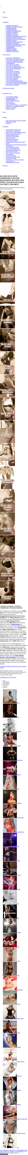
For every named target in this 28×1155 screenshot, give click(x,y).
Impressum (6, 1150)
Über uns (5, 17)
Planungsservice (10, 154)
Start (4, 12)
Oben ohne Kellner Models (12, 147)
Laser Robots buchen (11, 155)
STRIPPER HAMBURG (12, 32)
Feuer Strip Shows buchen (12, 139)
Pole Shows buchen (10, 138)
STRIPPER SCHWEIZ (11, 50)
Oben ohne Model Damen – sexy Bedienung (16, 105)
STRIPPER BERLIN (11, 28)
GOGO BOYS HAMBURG (13, 71)
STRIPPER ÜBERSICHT (12, 25)
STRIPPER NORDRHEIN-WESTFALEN (16, 36)
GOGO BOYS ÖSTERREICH (13, 77)
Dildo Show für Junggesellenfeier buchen (16, 132)
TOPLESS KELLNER (8, 88)
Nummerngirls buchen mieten (13, 157)
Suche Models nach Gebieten (7, 1151)
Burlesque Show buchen (12, 151)
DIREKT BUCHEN (11, 122)
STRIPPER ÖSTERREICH (12, 43)
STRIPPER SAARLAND (12, 35)
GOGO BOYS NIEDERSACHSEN (15, 60)
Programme (5, 126)
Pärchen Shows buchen (11, 140)
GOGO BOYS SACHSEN (12, 64)
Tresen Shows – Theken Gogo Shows (15, 159)
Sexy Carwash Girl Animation (13, 153)
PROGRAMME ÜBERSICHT (13, 129)
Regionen (5, 165)
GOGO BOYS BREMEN (12, 75)
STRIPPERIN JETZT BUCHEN (8, 677)
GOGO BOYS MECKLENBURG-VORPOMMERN (14, 62)
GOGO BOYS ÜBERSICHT (13, 58)
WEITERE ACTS (7, 93)
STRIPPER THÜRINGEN (12, 51)
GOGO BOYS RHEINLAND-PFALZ (15, 67)
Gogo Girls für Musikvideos (12, 148)
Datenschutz (12, 1150)
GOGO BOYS (6, 54)
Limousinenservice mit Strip (12, 162)
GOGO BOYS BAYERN (12, 74)
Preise (4, 112)
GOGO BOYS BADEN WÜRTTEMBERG (16, 82)
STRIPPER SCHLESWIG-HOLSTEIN (15, 44)
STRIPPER (6, 22)
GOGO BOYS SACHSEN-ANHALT (15, 59)
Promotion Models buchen (12, 135)
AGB (1, 1150)
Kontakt (5, 117)
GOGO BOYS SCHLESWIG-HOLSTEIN (16, 83)
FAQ (16, 1151)
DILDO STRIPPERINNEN (12, 100)
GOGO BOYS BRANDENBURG (14, 81)
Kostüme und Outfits (11, 158)
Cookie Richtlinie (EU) (21, 1150)
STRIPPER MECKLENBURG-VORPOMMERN (14, 46)
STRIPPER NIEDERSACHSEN (14, 37)
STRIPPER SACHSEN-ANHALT (14, 27)
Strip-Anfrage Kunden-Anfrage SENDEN (16, 120)
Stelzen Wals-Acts (10, 109)
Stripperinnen (15, 624)
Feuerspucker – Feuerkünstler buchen (15, 106)
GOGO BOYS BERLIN (12, 79)
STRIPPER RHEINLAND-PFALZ (14, 42)
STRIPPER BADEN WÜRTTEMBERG (16, 39)
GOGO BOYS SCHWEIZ (12, 85)
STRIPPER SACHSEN (11, 33)
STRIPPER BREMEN (11, 29)
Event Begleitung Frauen (12, 98)
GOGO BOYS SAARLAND (13, 72)
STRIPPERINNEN (10, 99)
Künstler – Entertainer (11, 107)
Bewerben (8, 123)
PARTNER (20, 1151)
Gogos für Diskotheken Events (13, 150)
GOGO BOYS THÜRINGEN (13, 66)
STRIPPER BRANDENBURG (13, 31)
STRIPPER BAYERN (11, 40)
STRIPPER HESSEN (11, 48)
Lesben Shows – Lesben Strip (13, 131)
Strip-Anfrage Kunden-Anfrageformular (12, 656)
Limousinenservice (10, 161)
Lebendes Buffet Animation (12, 136)
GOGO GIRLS (9, 102)
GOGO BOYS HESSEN (12, 78)
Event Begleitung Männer (12, 96)
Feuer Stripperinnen (10, 103)
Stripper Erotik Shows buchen (13, 134)
